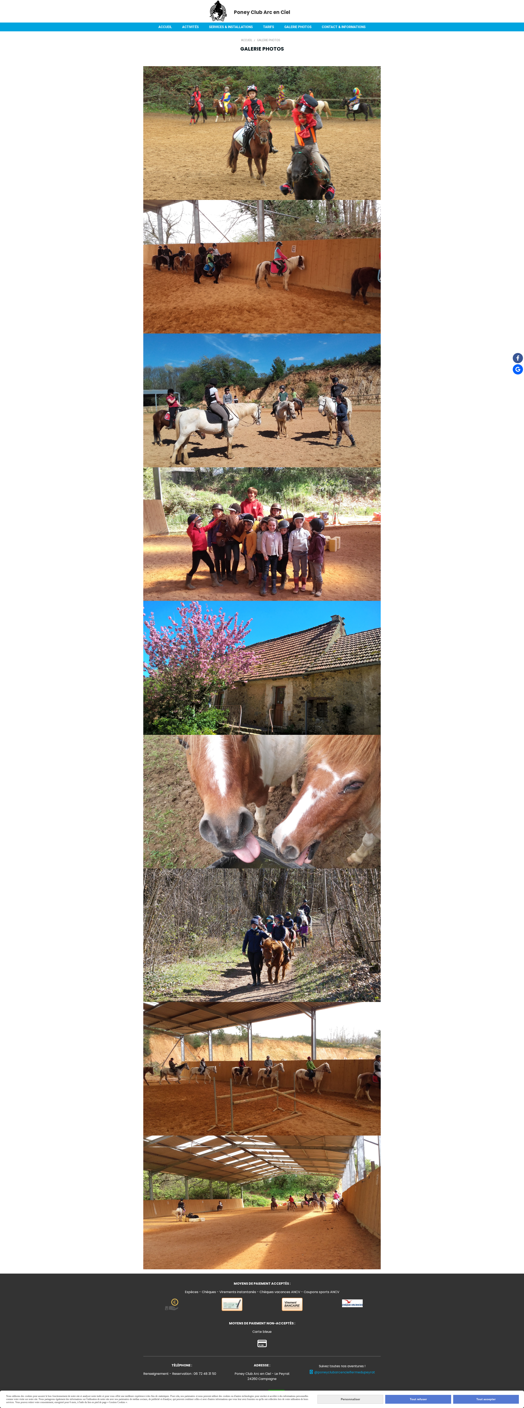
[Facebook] (518, 358)
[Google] (518, 369)
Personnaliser (350, 1399)
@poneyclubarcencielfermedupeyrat (342, 1372)
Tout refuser (418, 1399)
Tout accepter (486, 1399)
